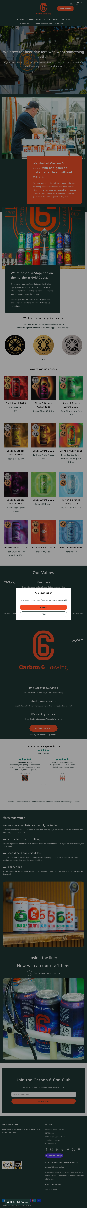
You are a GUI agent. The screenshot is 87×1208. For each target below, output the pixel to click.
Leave (43, 614)
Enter (43, 607)
